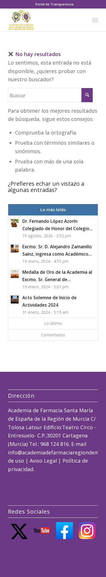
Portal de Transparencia (54, 4)
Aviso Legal (43, 460)
